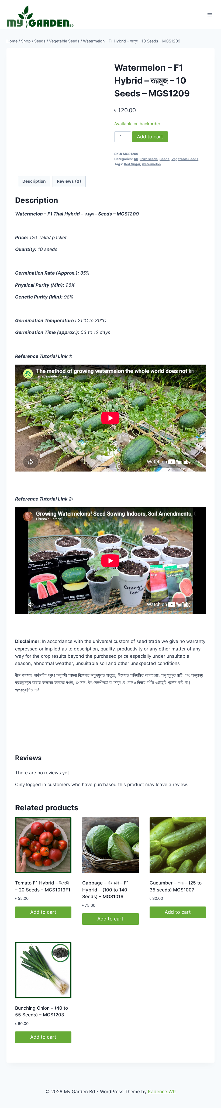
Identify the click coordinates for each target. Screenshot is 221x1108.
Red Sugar (132, 164)
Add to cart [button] (43, 912)
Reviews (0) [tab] (69, 181)
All (136, 159)
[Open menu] (210, 14)
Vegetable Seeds (184, 159)
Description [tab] (34, 181)
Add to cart (150, 136)
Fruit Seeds (149, 159)
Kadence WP (162, 1091)
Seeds (165, 159)
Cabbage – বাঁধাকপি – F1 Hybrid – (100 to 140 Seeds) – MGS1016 (105, 889)
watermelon (151, 164)
